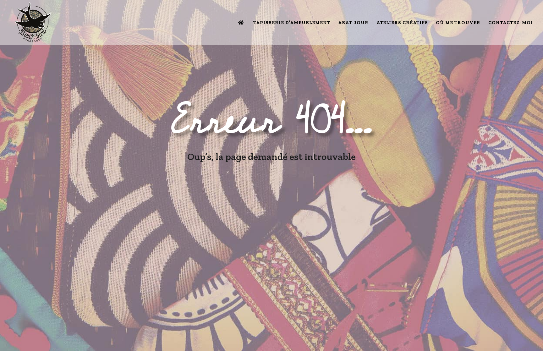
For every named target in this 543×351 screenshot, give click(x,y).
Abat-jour (353, 22)
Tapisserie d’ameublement (291, 22)
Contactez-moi (510, 22)
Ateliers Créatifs (402, 22)
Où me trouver (458, 22)
